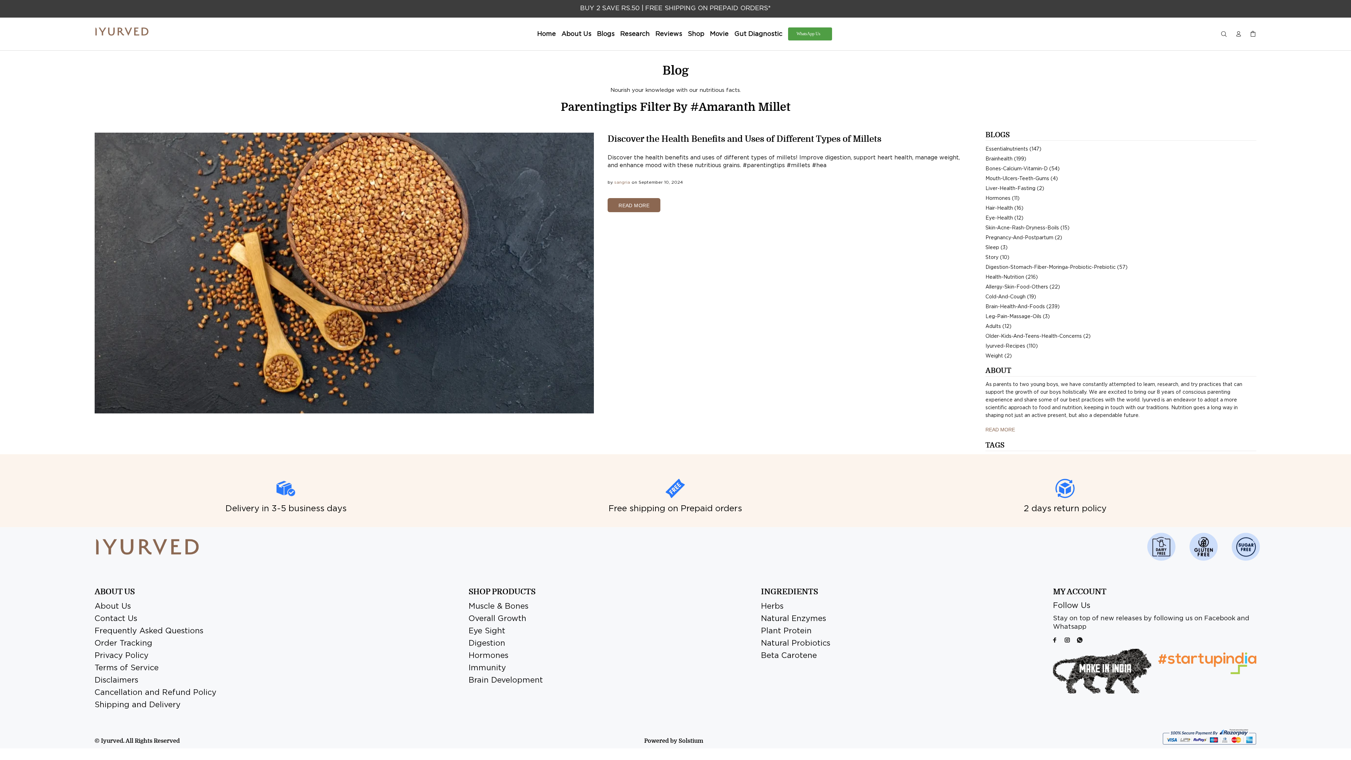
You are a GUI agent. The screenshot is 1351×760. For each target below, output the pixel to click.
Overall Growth (497, 618)
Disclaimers (116, 680)
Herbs (772, 606)
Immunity (487, 668)
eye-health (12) (1004, 218)
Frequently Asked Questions (149, 631)
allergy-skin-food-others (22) (1022, 287)
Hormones (488, 655)
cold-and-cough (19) (1010, 297)
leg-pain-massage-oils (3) (1017, 317)
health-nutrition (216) (1011, 277)
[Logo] (122, 32)
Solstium (691, 741)
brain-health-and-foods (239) (1022, 307)
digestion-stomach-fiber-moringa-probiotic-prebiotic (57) (1056, 267)
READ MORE (634, 205)
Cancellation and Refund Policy (155, 692)
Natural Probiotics (795, 643)
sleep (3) (996, 248)
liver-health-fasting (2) (1014, 188)
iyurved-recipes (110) (1011, 346)
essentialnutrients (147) (1013, 149)
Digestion (487, 643)
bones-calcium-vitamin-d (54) (1022, 169)
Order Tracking (123, 643)
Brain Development (506, 680)
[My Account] (1238, 34)
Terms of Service (127, 668)
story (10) (997, 257)
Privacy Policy (121, 655)
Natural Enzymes (793, 618)
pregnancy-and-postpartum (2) (1023, 238)
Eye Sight (487, 631)
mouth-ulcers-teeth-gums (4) (1021, 179)
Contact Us (116, 618)
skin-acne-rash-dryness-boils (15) (1027, 228)
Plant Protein (786, 631)
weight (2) (998, 356)
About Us (113, 606)
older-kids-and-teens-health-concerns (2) (1038, 336)
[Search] (1225, 34)
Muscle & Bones (498, 606)
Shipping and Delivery (137, 705)
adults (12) (998, 326)
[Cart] (1251, 34)
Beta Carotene (789, 655)
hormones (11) (1002, 198)
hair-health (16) (1004, 208)
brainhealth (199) (1005, 159)
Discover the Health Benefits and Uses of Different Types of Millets (744, 139)
